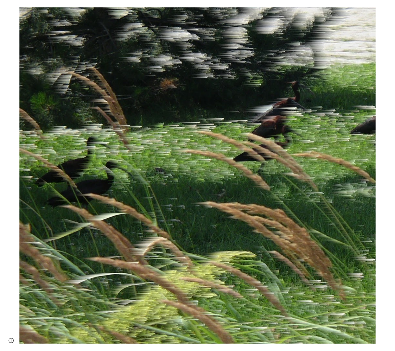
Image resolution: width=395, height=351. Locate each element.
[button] (11, 340)
